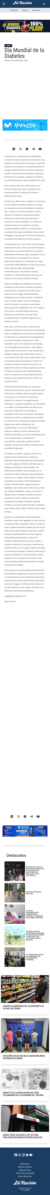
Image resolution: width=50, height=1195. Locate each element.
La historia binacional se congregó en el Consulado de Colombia (34, 957)
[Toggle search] (43, 3)
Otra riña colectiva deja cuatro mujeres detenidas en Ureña (24, 1057)
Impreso (25, 10)
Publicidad (14, 10)
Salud (8, 46)
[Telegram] (33, 149)
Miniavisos (36, 10)
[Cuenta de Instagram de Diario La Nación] (23, 1156)
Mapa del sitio (25, 1170)
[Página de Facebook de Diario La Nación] (15, 1156)
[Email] (40, 149)
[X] (20, 149)
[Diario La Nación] (22, 3)
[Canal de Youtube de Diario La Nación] (30, 1156)
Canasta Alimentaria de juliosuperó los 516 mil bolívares (23, 1007)
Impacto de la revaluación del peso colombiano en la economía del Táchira (23, 1093)
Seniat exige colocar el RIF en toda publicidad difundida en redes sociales (22, 1136)
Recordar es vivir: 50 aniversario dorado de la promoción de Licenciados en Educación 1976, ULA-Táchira (35, 871)
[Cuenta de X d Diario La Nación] (19, 1156)
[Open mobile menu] (4, 4)
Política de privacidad (25, 1173)
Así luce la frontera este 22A (33, 893)
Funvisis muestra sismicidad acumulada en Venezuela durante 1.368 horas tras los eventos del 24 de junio (35, 935)
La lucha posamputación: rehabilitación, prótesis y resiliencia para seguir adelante (34, 914)
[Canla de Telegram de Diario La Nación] (27, 1155)
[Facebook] (14, 149)
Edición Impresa (25, 1167)
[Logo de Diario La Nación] (25, 1183)
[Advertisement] (25, 87)
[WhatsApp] (27, 149)
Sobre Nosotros (25, 1176)
